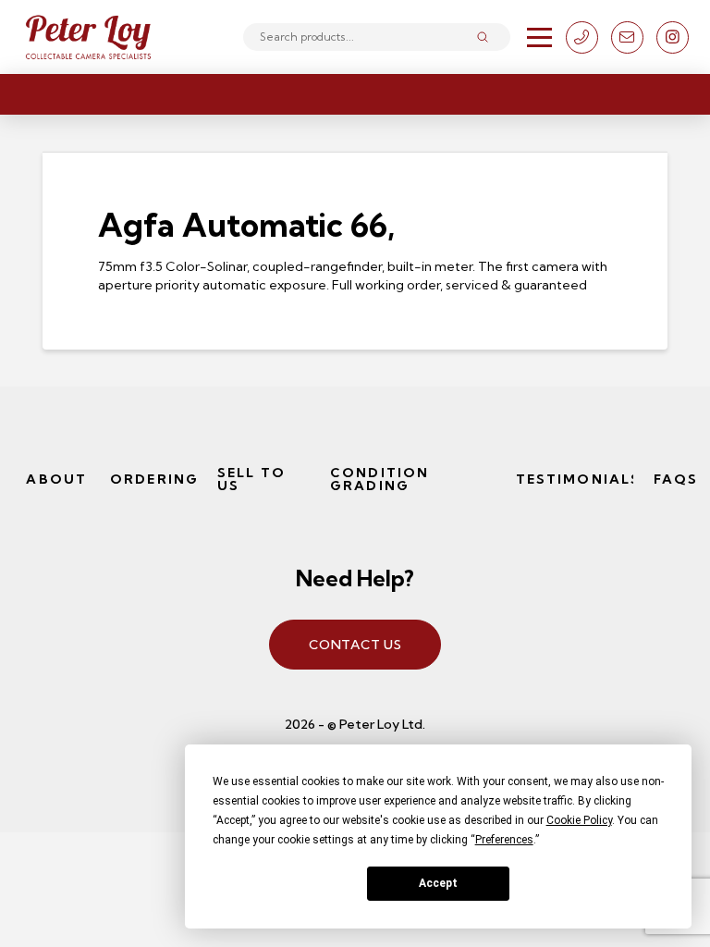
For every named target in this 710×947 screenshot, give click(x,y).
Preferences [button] (504, 839)
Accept (438, 883)
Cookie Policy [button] (579, 820)
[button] (539, 37)
